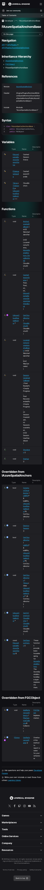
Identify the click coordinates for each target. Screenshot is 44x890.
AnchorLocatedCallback (26, 224)
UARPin (26, 496)
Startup (26, 459)
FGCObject (10, 64)
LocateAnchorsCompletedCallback (26, 345)
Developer (9, 21)
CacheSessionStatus (26, 277)
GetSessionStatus (26, 643)
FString (17, 738)
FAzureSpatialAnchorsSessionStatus (16, 160)
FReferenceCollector (26, 720)
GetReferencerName (26, 740)
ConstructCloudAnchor (26, 490)
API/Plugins (12, 45)
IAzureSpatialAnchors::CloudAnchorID (26, 255)
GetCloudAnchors (26, 577)
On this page (8, 34)
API (3, 45)
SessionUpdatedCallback (26, 377)
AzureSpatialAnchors (24, 87)
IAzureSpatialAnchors (14, 61)
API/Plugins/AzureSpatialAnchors (15, 48)
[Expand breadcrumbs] (16, 21)
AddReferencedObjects (26, 712)
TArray (15, 183)
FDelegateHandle (16, 174)
